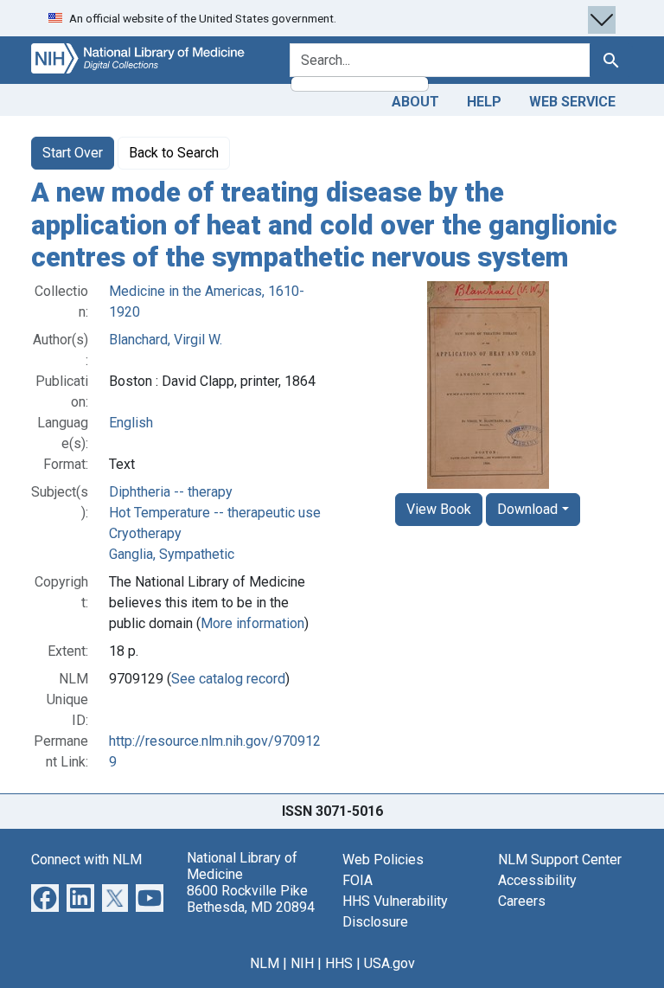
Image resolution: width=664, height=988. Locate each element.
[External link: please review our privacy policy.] (45, 897)
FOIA (357, 880)
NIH (302, 963)
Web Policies (383, 859)
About (415, 101)
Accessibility (537, 880)
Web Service (572, 101)
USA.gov (389, 963)
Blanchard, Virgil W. (165, 339)
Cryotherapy (145, 533)
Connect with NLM (86, 859)
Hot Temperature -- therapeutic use (215, 512)
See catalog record (228, 678)
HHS (339, 963)
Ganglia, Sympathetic (171, 554)
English (131, 422)
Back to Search (174, 152)
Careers (522, 901)
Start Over (72, 152)
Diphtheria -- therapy (171, 492)
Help (484, 101)
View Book (438, 509)
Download (527, 509)
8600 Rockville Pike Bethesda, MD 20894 (251, 898)
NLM (264, 963)
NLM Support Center (560, 859)
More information (252, 623)
